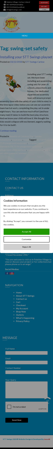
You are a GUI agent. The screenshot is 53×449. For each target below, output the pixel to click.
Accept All (26, 231)
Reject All (26, 247)
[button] (25, 36)
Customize (26, 239)
